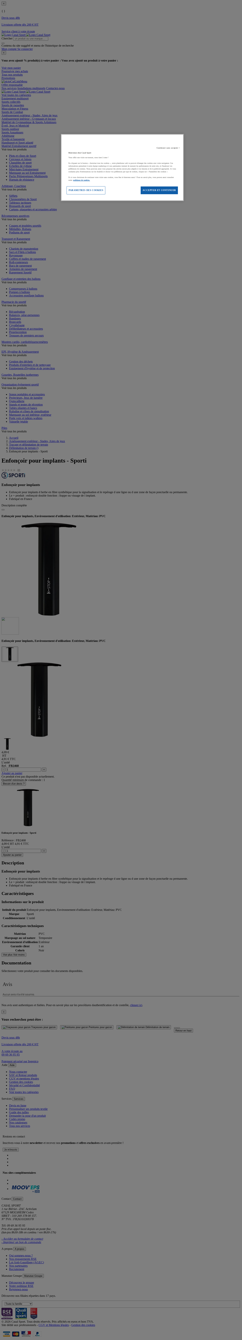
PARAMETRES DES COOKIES (86, 190)
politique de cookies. (81, 180)
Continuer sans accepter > (168, 148)
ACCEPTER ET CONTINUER (159, 190)
